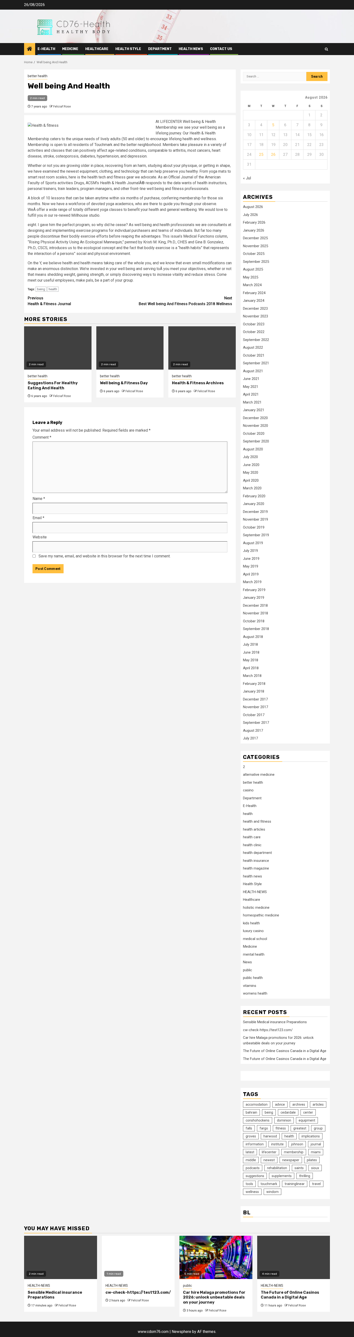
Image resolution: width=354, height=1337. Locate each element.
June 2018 (251, 652)
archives (298, 1104)
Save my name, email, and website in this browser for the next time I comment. (104, 556)
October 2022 (253, 332)
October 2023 (253, 324)
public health (253, 978)
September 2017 (256, 722)
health (53, 289)
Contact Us (221, 49)
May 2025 (250, 277)
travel (316, 1184)
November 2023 (255, 316)
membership (293, 1152)
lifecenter (269, 1152)
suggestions (255, 1176)
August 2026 (253, 207)
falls (249, 1128)
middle (251, 1160)
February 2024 (254, 293)
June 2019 (251, 558)
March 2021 (252, 402)
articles (318, 1104)
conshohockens (257, 1120)
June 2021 (251, 379)
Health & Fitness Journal (49, 301)
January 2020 (253, 504)
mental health (253, 954)
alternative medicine (259, 774)
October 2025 (253, 254)
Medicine (70, 49)
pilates (312, 1160)
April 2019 (251, 574)
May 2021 (250, 387)
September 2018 (256, 629)
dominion (284, 1120)
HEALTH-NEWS (255, 892)
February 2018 (254, 683)
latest (250, 1152)
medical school (255, 939)
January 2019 (253, 597)
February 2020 (254, 496)
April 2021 (251, 394)
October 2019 (253, 527)
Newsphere (181, 1331)
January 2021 (253, 410)
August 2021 (253, 371)
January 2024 (253, 300)
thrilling (304, 1176)
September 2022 (256, 340)
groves (251, 1136)
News (247, 962)
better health (37, 76)
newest (269, 1160)
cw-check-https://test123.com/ (268, 1030)
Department (160, 49)
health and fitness (257, 821)
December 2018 (255, 605)
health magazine (256, 868)
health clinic (252, 845)
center (308, 1112)
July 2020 (250, 457)
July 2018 (250, 644)
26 (273, 154)
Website (40, 537)
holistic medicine (256, 907)
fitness (280, 1128)
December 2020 (255, 418)
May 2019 (250, 566)
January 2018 (253, 691)
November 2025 (255, 246)
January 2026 (253, 230)
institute (277, 1144)
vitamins (249, 986)
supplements (282, 1176)
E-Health (46, 49)
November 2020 (255, 425)
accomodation (257, 1104)
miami (316, 1152)
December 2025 (255, 238)
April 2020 (251, 480)
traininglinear (295, 1184)
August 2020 (253, 449)
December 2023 (255, 308)
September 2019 (256, 535)
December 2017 (255, 699)
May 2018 (250, 660)
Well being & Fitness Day (124, 383)
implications (311, 1136)
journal (316, 1144)
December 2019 (255, 512)
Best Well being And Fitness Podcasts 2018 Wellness (185, 301)
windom (272, 1192)
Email (38, 518)
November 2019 (255, 519)
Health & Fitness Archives (198, 383)
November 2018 (255, 613)
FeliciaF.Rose (62, 106)
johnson (297, 1144)
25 (261, 154)
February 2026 (254, 222)
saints (299, 1168)
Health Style (128, 49)
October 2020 (253, 433)
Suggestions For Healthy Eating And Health (53, 385)
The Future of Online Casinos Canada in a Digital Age (284, 1051)
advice (280, 1104)
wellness (252, 1192)
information (255, 1144)
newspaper (290, 1160)
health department (257, 853)
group (318, 1128)
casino (248, 790)
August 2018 (253, 637)
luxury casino (253, 931)
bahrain (251, 1112)
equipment (307, 1120)
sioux (315, 1168)
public (247, 970)
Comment (42, 437)
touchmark (269, 1184)
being (41, 289)
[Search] (326, 49)
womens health (255, 993)
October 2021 (253, 355)
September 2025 (256, 261)
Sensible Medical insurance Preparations (275, 1022)
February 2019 (254, 590)
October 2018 (253, 621)
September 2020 (256, 441)
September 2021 (256, 363)
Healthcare (96, 49)
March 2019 (252, 582)
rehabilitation (277, 1168)
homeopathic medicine (261, 915)
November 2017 (255, 707)
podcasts (253, 1168)
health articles (254, 829)
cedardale (288, 1112)
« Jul (247, 178)
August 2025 (253, 269)
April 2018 (251, 668)
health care (252, 837)
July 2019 (250, 551)
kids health (251, 923)
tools (249, 1184)
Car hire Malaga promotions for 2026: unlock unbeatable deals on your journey (214, 1297)
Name (39, 498)
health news (191, 49)
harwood (270, 1136)
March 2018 (252, 676)
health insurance (256, 860)
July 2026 (250, 215)
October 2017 (253, 715)
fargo (264, 1128)
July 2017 (250, 738)
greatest (299, 1128)
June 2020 (251, 465)
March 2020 (252, 488)
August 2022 (253, 347)
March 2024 (252, 285)
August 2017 (253, 730)
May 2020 (250, 472)
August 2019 (253, 543)
